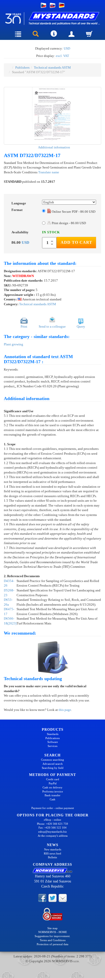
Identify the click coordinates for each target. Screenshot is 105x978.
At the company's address (53, 835)
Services (52, 745)
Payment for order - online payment (52, 807)
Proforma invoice (52, 791)
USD (67, 48)
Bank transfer (52, 795)
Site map (52, 928)
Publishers (22, 67)
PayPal (53, 783)
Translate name (48, 172)
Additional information (53, 147)
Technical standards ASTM (52, 67)
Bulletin (52, 857)
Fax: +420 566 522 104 (52, 827)
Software (52, 741)
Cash (52, 799)
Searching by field (52, 767)
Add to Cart (76, 242)
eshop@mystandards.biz (52, 831)
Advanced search (53, 763)
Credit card (52, 779)
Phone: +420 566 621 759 (52, 823)
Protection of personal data (52, 944)
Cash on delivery (52, 787)
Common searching (52, 759)
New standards (52, 849)
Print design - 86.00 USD (68, 223)
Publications (52, 738)
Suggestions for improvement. (52, 936)
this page (65, 710)
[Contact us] (63, 897)
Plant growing (13, 344)
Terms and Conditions (52, 940)
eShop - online (52, 819)
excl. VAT (62, 56)
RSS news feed (52, 853)
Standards (52, 734)
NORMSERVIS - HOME (52, 932)
